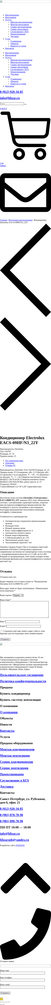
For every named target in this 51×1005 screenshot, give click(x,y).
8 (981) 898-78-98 (11, 821)
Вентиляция (10, 17)
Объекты (14, 43)
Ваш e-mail (5, 984)
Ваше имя (4, 970)
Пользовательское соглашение (22, 675)
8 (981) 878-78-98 (11, 815)
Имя (2, 621)
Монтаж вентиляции (19, 24)
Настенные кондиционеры (20, 220)
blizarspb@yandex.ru (14, 839)
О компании (15, 41)
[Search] (25, 104)
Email (3, 626)
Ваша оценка (6, 595)
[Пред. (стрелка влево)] (1, 1004)
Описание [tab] (9, 463)
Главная (3, 220)
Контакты (9, 48)
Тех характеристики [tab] (14, 461)
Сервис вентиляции (19, 29)
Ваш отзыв (5, 600)
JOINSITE (20, 845)
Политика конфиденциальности (23, 681)
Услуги (8, 20)
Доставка (14, 36)
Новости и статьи (18, 46)
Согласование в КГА (14, 780)
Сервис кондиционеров (21, 27)
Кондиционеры (12, 15)
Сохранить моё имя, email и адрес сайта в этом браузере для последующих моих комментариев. (22, 632)
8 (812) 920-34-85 (11, 91)
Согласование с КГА (19, 32)
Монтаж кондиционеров (21, 22)
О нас (7, 39)
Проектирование (18, 34)
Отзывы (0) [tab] (10, 465)
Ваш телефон (6, 977)
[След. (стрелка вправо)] (4, 1004)
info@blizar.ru (10, 98)
